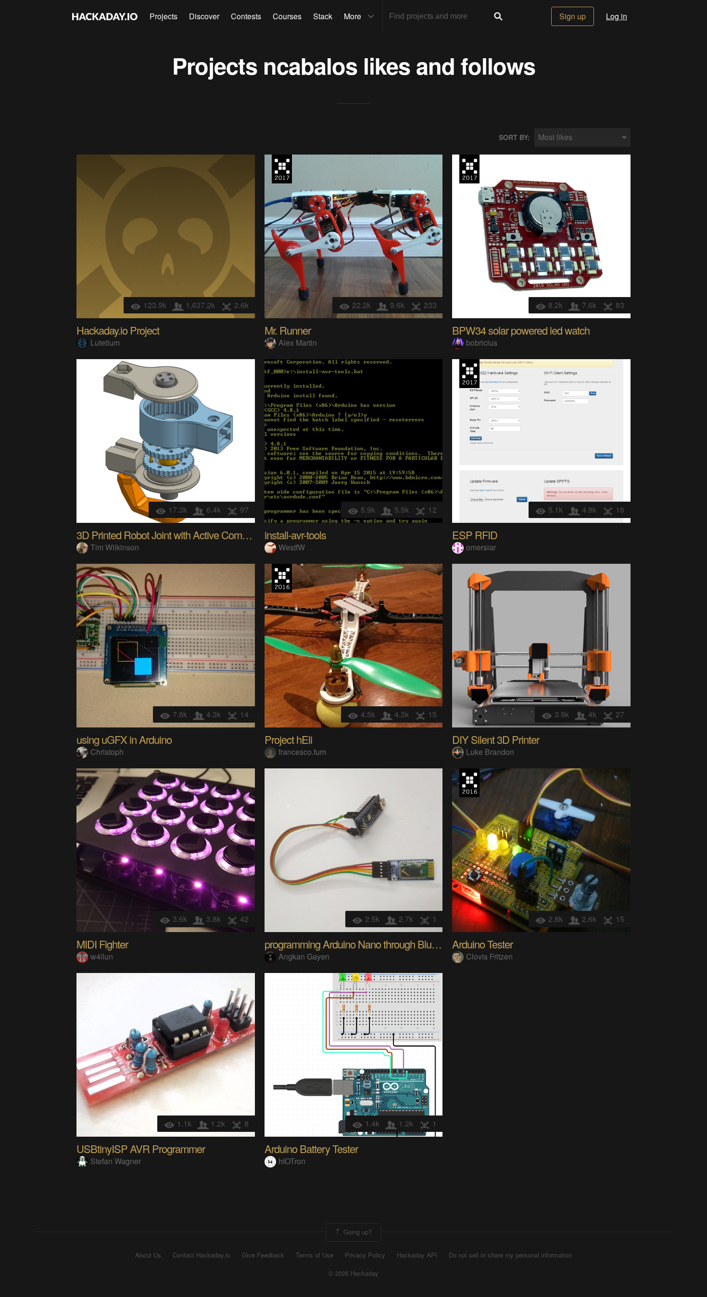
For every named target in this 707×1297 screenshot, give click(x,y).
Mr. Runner (288, 330)
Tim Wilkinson (114, 547)
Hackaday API (417, 1255)
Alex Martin (297, 342)
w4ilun (101, 956)
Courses (287, 16)
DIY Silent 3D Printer (495, 739)
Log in (616, 16)
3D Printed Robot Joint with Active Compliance (174, 534)
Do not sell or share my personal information (510, 1255)
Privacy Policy (365, 1255)
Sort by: (514, 137)
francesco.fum (302, 751)
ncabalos (310, 65)
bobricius (481, 342)
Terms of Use (314, 1255)
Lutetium (105, 342)
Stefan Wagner (115, 1161)
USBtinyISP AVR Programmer (140, 1148)
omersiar (481, 547)
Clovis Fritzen (489, 956)
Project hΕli (288, 739)
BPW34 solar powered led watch (521, 330)
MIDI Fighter (102, 943)
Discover (204, 16)
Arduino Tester (482, 943)
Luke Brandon (490, 751)
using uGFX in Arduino (124, 739)
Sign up (572, 16)
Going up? (356, 1231)
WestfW (291, 547)
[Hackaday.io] (105, 16)
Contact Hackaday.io (201, 1255)
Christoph (107, 751)
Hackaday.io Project (117, 330)
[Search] (498, 16)
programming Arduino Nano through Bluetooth (361, 943)
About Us (148, 1255)
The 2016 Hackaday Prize (282, 578)
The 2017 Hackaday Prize (282, 169)
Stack (322, 16)
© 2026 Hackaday (353, 1273)
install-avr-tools (295, 534)
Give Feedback (263, 1255)
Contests (246, 16)
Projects (163, 16)
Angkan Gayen (303, 956)
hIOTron (291, 1161)
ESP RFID (474, 534)
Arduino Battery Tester (311, 1148)
